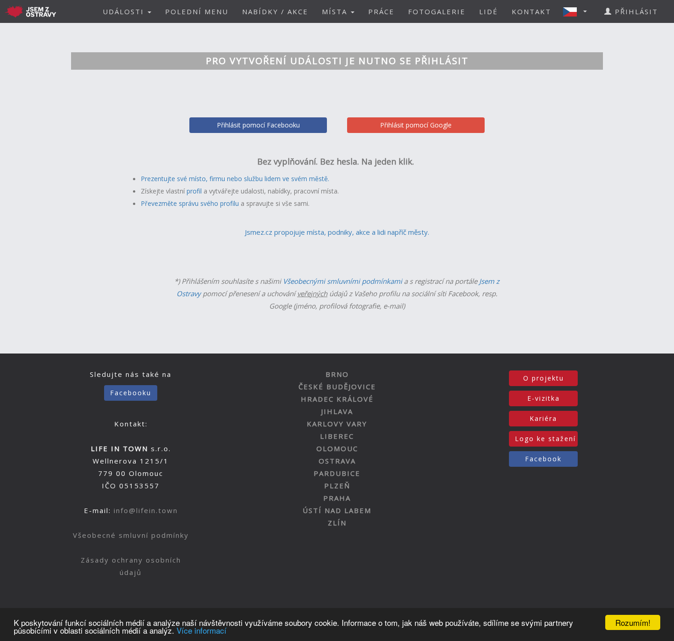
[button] (577, 11)
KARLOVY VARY (337, 423)
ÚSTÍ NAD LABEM (337, 510)
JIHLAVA (337, 411)
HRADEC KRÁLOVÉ (337, 398)
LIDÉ (488, 11)
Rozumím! (633, 622)
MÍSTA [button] (336, 11)
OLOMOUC (337, 448)
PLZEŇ (337, 485)
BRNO (337, 374)
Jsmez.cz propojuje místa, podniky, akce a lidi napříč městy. (337, 232)
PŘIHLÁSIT (635, 11)
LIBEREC (337, 436)
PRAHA (337, 498)
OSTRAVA (337, 460)
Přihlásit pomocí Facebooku (258, 125)
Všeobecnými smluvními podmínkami (342, 281)
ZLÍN (337, 522)
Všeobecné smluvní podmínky (131, 535)
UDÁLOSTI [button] (125, 11)
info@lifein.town (146, 510)
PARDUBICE (337, 473)
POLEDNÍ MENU (196, 11)
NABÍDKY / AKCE (275, 11)
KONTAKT (531, 11)
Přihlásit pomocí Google (416, 125)
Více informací (202, 630)
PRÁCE (381, 11)
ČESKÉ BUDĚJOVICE (337, 386)
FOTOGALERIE (436, 11)
